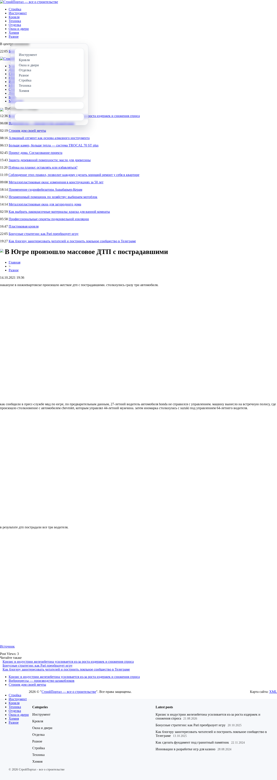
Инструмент (18, 13)
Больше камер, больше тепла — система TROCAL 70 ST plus (53, 145)
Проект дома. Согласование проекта (35, 153)
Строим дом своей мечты (27, 130)
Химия (14, 32)
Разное (14, 36)
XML (273, 692)
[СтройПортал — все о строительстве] (29, 2)
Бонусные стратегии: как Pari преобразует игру (44, 234)
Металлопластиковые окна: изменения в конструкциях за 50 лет (56, 182)
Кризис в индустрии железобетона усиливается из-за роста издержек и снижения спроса (68, 661)
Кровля (14, 17)
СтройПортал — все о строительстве (69, 692)
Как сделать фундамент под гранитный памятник (192, 742)
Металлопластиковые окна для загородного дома (45, 204)
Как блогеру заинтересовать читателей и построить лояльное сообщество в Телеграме (72, 241)
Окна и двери (19, 29)
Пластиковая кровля (24, 226)
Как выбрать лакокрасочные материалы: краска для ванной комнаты (59, 211)
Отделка (15, 25)
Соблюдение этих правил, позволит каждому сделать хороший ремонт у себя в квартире (73, 175)
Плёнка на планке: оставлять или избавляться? (42, 167)
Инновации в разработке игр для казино (185, 749)
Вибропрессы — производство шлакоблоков (41, 680)
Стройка (15, 9)
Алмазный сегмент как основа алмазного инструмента (49, 138)
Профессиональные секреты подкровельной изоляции (49, 219)
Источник (7, 646)
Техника (15, 21)
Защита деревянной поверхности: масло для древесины (50, 160)
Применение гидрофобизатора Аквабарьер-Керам (45, 189)
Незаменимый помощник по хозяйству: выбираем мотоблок (53, 197)
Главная (14, 262)
